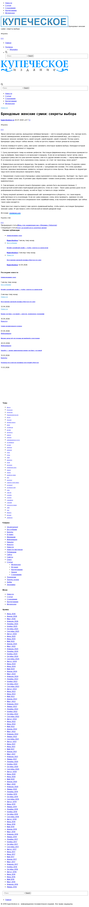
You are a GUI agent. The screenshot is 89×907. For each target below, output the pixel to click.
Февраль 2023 (12, 704)
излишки (9, 437)
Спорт (9, 559)
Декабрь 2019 (12, 791)
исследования (10, 442)
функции (9, 515)
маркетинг (9, 460)
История (14, 567)
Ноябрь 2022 (12, 711)
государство (10, 427)
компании (9, 447)
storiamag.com (15, 213)
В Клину (10, 534)
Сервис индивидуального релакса (11, 326)
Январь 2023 (12, 706)
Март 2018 (11, 832)
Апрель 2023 (12, 699)
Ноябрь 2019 (12, 794)
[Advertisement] (40, 77)
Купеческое (9, 410)
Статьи (8, 5)
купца (8, 452)
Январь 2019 (12, 806)
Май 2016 (10, 879)
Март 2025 (11, 646)
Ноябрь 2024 (12, 654)
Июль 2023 (11, 691)
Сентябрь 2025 (13, 631)
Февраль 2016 (12, 884)
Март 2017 (11, 862)
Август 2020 (12, 771)
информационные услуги (13, 440)
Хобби (9, 582)
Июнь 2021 (11, 746)
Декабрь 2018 (12, 809)
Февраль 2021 (12, 756)
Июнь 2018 (11, 824)
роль (8, 477)
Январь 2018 (12, 837)
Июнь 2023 (11, 694)
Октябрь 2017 (12, 844)
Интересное (10, 13)
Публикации (11, 552)
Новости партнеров (15, 549)
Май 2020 (11, 779)
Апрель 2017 (12, 859)
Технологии (11, 577)
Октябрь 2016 (12, 869)
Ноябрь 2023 (12, 681)
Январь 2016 (12, 887)
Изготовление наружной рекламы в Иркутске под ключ (24, 260)
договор (9, 430)
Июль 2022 (11, 721)
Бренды (4, 358)
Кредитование (11, 10)
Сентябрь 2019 (13, 799)
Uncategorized (12, 527)
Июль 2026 (11, 614)
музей (8, 462)
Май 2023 (11, 696)
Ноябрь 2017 (12, 842)
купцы (8, 455)
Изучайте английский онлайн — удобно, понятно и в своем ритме (27, 248)
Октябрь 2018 (12, 814)
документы (10, 432)
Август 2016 (11, 872)
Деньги (9, 407)
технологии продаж (12, 505)
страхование (10, 500)
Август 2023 (12, 689)
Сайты (9, 554)
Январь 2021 (12, 759)
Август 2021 (11, 741)
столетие (9, 497)
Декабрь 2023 (12, 679)
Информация (6, 333)
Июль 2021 (11, 744)
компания (9, 450)
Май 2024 (11, 669)
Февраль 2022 (12, 734)
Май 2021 (10, 749)
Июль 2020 (11, 774)
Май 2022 (11, 726)
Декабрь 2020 (12, 761)
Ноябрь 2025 (12, 626)
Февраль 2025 (12, 649)
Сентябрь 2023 (13, 686)
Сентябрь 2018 (13, 817)
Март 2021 (11, 754)
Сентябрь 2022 (13, 716)
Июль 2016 (11, 874)
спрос (8, 490)
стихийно (9, 495)
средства (9, 492)
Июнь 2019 (11, 804)
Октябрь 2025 (12, 629)
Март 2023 (11, 701)
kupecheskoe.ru (7, 120)
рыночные (9, 480)
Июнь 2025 (11, 639)
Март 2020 (11, 784)
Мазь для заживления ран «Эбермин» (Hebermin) (37, 225)
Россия (8, 417)
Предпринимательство (12, 415)
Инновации (11, 537)
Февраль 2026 (12, 621)
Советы (10, 557)
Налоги (14, 572)
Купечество (9, 412)
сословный (9, 485)
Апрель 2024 (12, 671)
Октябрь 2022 (12, 714)
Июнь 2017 (11, 854)
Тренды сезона (13, 579)
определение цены (11, 467)
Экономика (11, 584)
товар (8, 507)
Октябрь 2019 (12, 796)
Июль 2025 (11, 636)
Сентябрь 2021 (13, 739)
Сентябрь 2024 (13, 659)
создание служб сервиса (13, 482)
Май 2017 (10, 857)
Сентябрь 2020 (13, 769)
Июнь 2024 (11, 666)
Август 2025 (12, 634)
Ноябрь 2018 (12, 812)
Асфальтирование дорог (14, 236)
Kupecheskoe (12, 240)
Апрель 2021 (12, 751)
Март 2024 (11, 674)
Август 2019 (11, 801)
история (9, 445)
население (9, 465)
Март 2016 (11, 882)
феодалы (9, 512)
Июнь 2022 (11, 724)
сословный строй (11, 487)
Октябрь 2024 (12, 656)
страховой (9, 502)
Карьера (10, 542)
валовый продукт (11, 422)
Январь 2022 (12, 736)
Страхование (10, 8)
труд (8, 510)
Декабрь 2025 (12, 624)
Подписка (9, 47)
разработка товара (11, 475)
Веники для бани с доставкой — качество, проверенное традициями (22, 314)
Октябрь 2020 (12, 766)
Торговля (9, 420)
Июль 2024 (11, 664)
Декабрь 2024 (12, 651)
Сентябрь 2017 (13, 847)
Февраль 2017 (12, 864)
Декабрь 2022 (12, 709)
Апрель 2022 (12, 729)
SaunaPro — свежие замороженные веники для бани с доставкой (21, 350)
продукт (9, 470)
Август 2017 (11, 849)
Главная (8, 43)
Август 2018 (11, 819)
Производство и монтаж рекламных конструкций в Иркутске (20, 363)
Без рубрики (12, 243)
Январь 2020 (12, 789)
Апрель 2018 (12, 829)
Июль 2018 (11, 822)
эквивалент (10, 517)
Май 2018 (10, 827)
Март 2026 (11, 619)
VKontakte (14, 49)
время (8, 425)
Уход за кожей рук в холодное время (32, 228)
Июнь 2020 (11, 776)
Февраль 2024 (12, 676)
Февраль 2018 (12, 834)
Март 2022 (11, 731)
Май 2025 (11, 641)
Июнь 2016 (11, 877)
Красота (4, 321)
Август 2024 (12, 661)
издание (9, 435)
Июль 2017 (11, 852)
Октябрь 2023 (12, 684)
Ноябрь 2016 (12, 867)
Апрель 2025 (12, 644)
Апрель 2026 (12, 616)
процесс (9, 472)
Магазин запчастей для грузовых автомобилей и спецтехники (20, 338)
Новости (8, 3)
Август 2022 (12, 719)
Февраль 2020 (12, 786)
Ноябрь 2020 (12, 764)
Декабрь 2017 (12, 839)
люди (8, 457)
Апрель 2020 (12, 781)
